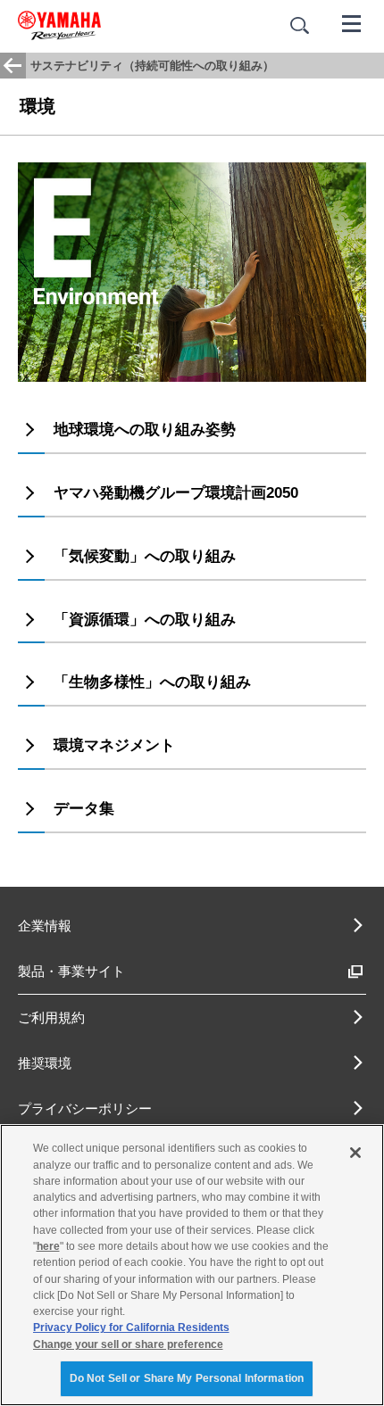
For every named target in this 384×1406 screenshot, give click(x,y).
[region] (192, 1265)
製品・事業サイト (71, 971)
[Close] (355, 1152)
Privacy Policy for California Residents (131, 1327)
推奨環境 (44, 1063)
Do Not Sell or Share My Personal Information (187, 1378)
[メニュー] (351, 22)
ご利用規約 (51, 1017)
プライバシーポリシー (85, 1108)
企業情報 (44, 925)
